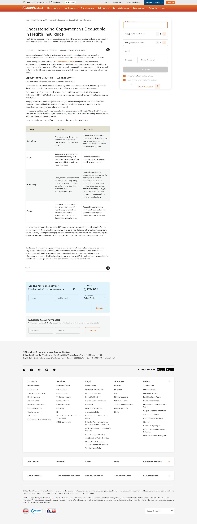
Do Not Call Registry (92, 397)
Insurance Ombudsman (93, 408)
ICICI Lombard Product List (95, 434)
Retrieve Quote (62, 393)
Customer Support (63, 386)
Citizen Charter (61, 389)
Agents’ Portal (148, 386)
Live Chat (71, 2)
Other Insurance (139, 8)
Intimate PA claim (62, 401)
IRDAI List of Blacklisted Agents (155, 436)
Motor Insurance (53, 8)
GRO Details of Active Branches (97, 438)
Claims (162, 8)
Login (170, 2)
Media (116, 412)
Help (105, 2)
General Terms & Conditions (95, 401)
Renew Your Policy (63, 404)
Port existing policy (145, 86)
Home (28, 20)
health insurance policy (65, 61)
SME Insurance (103, 8)
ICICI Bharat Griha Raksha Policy (39, 420)
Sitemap (146, 422)
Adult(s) (135, 34)
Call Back (56, 2)
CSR (115, 393)
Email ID (61, 330)
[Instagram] (31, 370)
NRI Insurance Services (35, 404)
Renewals (153, 8)
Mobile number (64, 298)
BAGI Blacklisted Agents (152, 397)
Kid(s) (134, 42)
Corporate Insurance (121, 8)
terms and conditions (145, 76)
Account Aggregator (151, 414)
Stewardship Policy (92, 412)
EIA (57, 412)
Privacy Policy (90, 386)
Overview (117, 386)
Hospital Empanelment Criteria (154, 411)
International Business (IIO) (153, 418)
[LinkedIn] (54, 370)
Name (33, 298)
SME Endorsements (63, 422)
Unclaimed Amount (63, 397)
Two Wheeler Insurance (36, 393)
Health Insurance (70, 8)
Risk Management (121, 397)
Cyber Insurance (33, 416)
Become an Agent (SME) (152, 426)
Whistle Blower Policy (93, 448)
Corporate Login (149, 389)
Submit (99, 308)
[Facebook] (24, 370)
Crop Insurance (33, 412)
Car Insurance (32, 389)
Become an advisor (153, 2)
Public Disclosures (121, 401)
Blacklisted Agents (150, 393)
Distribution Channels (151, 401)
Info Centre (117, 2)
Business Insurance (34, 408)
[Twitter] (39, 370)
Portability (60, 408)
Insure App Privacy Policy (94, 389)
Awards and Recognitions (124, 404)
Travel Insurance (87, 8)
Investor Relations (133, 2)
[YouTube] (46, 370)
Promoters (118, 389)
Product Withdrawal (93, 393)
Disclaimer (89, 404)
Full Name (35, 330)
